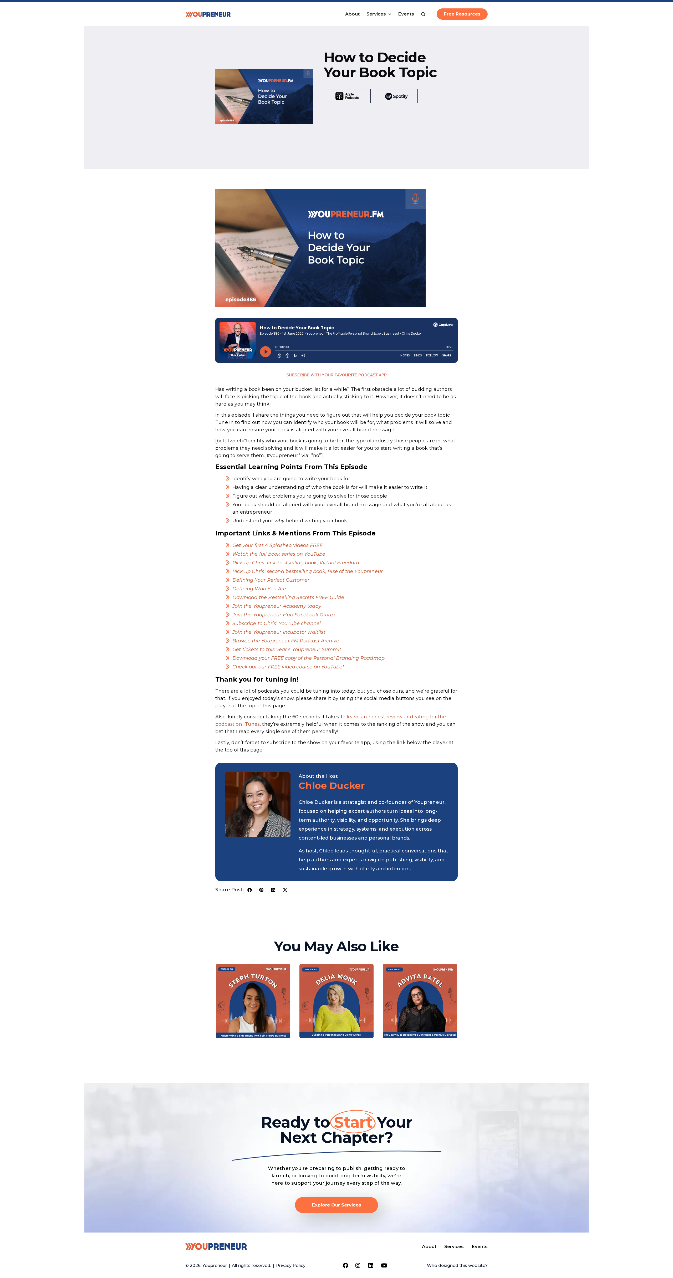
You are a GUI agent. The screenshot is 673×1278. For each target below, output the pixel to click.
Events (406, 14)
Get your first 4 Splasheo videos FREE (278, 545)
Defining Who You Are (259, 589)
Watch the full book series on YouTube (278, 554)
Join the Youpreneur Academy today (276, 606)
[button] (250, 890)
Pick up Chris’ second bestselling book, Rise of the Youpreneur (307, 571)
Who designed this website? (457, 1265)
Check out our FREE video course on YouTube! (288, 667)
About (352, 14)
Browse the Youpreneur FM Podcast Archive (285, 641)
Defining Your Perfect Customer (270, 580)
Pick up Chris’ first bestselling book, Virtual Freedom (295, 563)
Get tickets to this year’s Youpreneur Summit (286, 649)
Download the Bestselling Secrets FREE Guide (288, 597)
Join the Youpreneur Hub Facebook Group (283, 615)
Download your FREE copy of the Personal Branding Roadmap (308, 658)
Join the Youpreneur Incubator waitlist (278, 632)
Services (376, 14)
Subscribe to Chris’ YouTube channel (276, 623)
